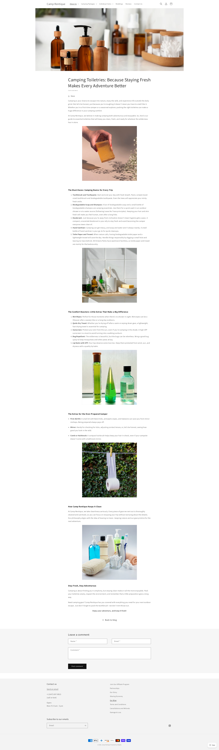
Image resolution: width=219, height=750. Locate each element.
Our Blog (113, 700)
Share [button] (73, 96)
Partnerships (114, 688)
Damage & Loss (115, 712)
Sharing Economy (116, 696)
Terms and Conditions (118, 704)
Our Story (113, 692)
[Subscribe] (85, 725)
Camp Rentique (106, 745)
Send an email (52, 689)
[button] (74, 3)
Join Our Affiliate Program (119, 684)
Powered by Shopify (116, 745)
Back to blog (111, 620)
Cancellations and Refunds (120, 708)
